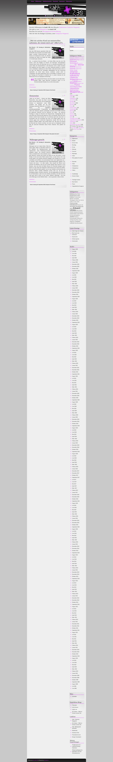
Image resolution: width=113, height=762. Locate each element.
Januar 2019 (75, 443)
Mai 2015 (74, 535)
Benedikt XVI (81, 59)
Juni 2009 (74, 688)
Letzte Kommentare (60, 15)
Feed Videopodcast (70, 15)
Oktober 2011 (75, 628)
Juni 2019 (74, 432)
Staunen (79, 205)
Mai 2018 (74, 460)
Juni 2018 (74, 458)
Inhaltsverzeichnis (47, 1)
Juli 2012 (74, 608)
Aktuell (81, 92)
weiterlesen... (32, 84)
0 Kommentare (32, 131)
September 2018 (75, 451)
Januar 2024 (75, 313)
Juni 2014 (74, 559)
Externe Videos (73, 107)
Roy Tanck (73, 127)
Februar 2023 (75, 337)
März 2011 (74, 643)
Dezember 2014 (75, 546)
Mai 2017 (74, 483)
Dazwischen (75, 236)
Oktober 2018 (75, 449)
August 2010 (75, 658)
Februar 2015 (75, 542)
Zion (75, 219)
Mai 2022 (74, 356)
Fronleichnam (77, 197)
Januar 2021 (75, 391)
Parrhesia (76, 216)
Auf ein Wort (81, 58)
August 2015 (75, 529)
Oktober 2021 (75, 372)
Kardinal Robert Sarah (75, 213)
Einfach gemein (75, 238)
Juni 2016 (74, 507)
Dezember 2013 (75, 572)
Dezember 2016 (75, 494)
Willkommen (38, 1)
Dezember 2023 (75, 316)
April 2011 (74, 641)
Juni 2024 (74, 303)
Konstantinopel (73, 218)
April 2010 (74, 666)
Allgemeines (72, 95)
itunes (71, 70)
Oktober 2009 (75, 679)
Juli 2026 (74, 251)
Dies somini (78, 219)
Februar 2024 (75, 311)
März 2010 (74, 669)
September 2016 (75, 501)
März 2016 (74, 514)
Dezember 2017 (75, 471)
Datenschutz (69, 1)
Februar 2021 (75, 389)
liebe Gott (78, 200)
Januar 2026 (75, 262)
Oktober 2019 (75, 423)
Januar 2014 (75, 570)
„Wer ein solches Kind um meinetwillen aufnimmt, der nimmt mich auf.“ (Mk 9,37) (45, 42)
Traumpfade (76, 198)
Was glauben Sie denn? (54, 133)
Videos (71, 123)
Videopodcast (43, 29)
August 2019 (75, 427)
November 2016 (75, 496)
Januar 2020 (75, 417)
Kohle (77, 210)
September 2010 (75, 656)
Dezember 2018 (75, 445)
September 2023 (75, 322)
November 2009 (75, 677)
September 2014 (75, 552)
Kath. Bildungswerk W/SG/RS (76, 727)
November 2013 (75, 574)
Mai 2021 (74, 382)
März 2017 (74, 488)
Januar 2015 (75, 544)
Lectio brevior (75, 707)
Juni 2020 (74, 406)
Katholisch (75, 73)
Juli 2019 (74, 430)
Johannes (74, 72)
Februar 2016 (75, 516)
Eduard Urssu (78, 67)
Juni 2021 (74, 380)
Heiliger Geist (78, 68)
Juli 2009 (74, 686)
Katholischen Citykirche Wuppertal (69, 27)
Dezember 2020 (75, 393)
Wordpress (46, 760)
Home (32, 1)
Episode (72, 68)
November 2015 (75, 522)
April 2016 (74, 511)
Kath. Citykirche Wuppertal (75, 720)
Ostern (79, 83)
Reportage (72, 115)
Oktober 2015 (75, 524)
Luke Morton (81, 127)
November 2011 (75, 626)
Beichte (71, 198)
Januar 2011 (75, 647)
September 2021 (75, 374)
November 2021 (75, 369)
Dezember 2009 (75, 675)
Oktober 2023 (75, 320)
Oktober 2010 (75, 654)
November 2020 (75, 395)
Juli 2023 (74, 326)
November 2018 (75, 447)
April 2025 (74, 281)
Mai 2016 (74, 509)
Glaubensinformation (78, 212)
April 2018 (74, 462)
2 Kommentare (32, 87)
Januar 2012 (75, 621)
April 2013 (74, 589)
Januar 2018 (75, 468)
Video (80, 86)
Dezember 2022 (75, 341)
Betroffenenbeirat (78, 223)
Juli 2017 (74, 479)
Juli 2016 (74, 505)
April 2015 (74, 537)
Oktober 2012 (75, 602)
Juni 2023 (74, 328)
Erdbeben (72, 197)
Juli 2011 (74, 634)
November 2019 (75, 421)
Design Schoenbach (76, 737)
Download (55, 1)
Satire (71, 116)
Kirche (80, 79)
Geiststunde (75, 241)
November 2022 (75, 344)
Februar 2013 (75, 593)
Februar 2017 (75, 490)
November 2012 (75, 600)
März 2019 (74, 438)
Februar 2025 (75, 285)
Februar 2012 (75, 619)
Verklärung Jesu (73, 194)
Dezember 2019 (75, 419)
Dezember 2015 (75, 520)
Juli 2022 (74, 352)
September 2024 (75, 296)
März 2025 (74, 283)
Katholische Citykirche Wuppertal (74, 77)
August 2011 (75, 632)
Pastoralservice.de (76, 734)
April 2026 (74, 257)
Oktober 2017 (75, 475)
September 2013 (75, 578)
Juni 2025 (74, 277)
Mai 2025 (74, 279)
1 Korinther (72, 58)
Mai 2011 (74, 638)
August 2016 (75, 503)
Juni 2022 (74, 354)
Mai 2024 (74, 305)
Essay (71, 106)
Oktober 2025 (75, 268)
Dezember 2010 (75, 649)
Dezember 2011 (75, 623)
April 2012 (74, 615)
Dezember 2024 (75, 290)
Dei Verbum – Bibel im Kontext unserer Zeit (77, 712)
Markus (79, 81)
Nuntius (81, 213)
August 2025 (75, 272)
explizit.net (74, 709)
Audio (71, 96)
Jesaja (75, 70)
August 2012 (75, 606)
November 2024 (75, 292)
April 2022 (74, 359)
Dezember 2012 (75, 598)
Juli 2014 (74, 557)
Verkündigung (74, 86)
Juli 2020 (74, 404)
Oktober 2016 (75, 499)
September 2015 (75, 527)
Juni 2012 (74, 610)
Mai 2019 (74, 434)
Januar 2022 (75, 365)
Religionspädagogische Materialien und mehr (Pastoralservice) (77, 751)
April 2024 (74, 307)
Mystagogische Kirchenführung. (52, 31)
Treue (78, 194)
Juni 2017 (74, 481)
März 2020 (74, 412)
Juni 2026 (74, 253)
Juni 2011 (74, 636)
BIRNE (73, 206)
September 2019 (75, 425)
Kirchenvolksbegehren (75, 215)
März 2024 (74, 309)
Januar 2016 (75, 518)
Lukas (75, 81)
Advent (77, 58)
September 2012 (75, 604)
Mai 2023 (74, 331)
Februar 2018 (75, 466)
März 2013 (74, 591)
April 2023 (74, 333)
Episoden (72, 104)
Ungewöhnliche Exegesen (75, 119)
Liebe (71, 81)
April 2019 (74, 436)
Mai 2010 (74, 664)
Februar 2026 (75, 260)
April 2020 (74, 410)
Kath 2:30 (34, 7)
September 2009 (75, 682)
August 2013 (75, 580)
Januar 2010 (75, 673)
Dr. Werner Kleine (77, 66)
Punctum (72, 113)
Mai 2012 (74, 613)
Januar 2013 (75, 595)
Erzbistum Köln (75, 732)
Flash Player (76, 129)
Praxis (71, 112)
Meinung (72, 110)
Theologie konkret (74, 118)
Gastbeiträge (73, 109)
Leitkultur (72, 223)
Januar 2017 (75, 492)
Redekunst (72, 221)
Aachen (80, 210)
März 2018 (74, 464)
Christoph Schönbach (74, 62)
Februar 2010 (75, 671)
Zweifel (72, 216)
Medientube (74, 730)
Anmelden (74, 696)
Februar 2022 (75, 363)
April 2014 (74, 563)
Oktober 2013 (75, 576)
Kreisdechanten (73, 195)
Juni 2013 (74, 585)
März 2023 (74, 335)
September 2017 (75, 477)
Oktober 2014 (75, 550)
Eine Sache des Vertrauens (75, 233)
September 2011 (75, 630)
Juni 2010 (74, 662)
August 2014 (75, 554)
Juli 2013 (74, 582)
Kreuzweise (34, 96)
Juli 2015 (74, 531)
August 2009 (75, 684)
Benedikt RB (35, 760)
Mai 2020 (74, 408)
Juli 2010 (74, 660)
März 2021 (74, 387)
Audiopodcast (73, 98)
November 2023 (75, 318)
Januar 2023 (75, 339)
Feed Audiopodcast (80, 15)
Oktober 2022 (75, 346)
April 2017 (74, 486)
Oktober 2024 (75, 294)
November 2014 (75, 548)
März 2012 (74, 617)
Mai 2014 (74, 561)
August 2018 (75, 453)
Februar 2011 (75, 645)
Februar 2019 (75, 440)
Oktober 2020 (75, 397)
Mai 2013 (74, 587)
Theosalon (74, 705)
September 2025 (75, 270)
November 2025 (75, 266)
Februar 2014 (75, 567)
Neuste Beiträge (50, 15)
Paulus (77, 85)
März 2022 (74, 361)
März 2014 (74, 565)
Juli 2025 (74, 275)
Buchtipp (72, 101)
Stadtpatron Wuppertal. (62, 33)
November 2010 (75, 651)
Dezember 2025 (75, 264)
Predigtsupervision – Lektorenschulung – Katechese (76, 746)
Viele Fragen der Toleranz (78, 230)
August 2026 (75, 249)
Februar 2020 (75, 415)
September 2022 (75, 348)
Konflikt (71, 212)
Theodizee (77, 221)
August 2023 (75, 324)
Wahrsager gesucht (37, 139)
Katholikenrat (73, 205)
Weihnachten (74, 90)
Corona (79, 63)
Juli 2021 (74, 378)
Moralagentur (73, 200)
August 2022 (75, 350)
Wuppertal (75, 91)
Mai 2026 (74, 255)
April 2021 (74, 384)
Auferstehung (74, 59)
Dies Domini (52, 184)
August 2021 (75, 376)
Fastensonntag (73, 203)
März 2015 (74, 539)
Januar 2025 (75, 288)
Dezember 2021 (75, 367)
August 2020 (75, 402)
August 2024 (75, 298)
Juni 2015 (74, 533)
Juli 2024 (74, 300)
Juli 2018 (74, 455)
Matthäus (73, 83)
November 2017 (75, 473)
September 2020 (75, 399)
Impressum (62, 1)
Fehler (78, 195)
